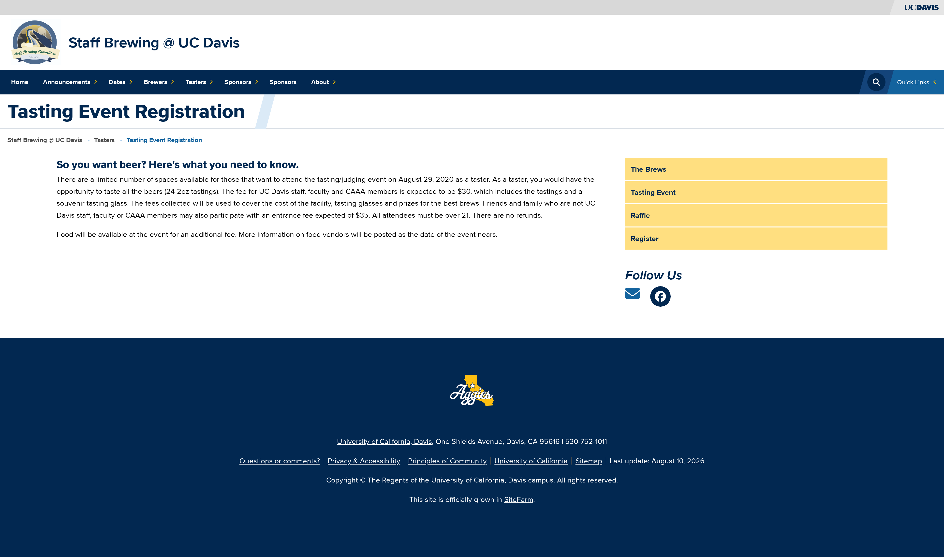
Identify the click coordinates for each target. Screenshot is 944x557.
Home (19, 82)
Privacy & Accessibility (364, 460)
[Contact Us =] (632, 296)
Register (645, 238)
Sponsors (237, 82)
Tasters (196, 82)
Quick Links (913, 82)
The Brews (648, 169)
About (320, 82)
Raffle (640, 215)
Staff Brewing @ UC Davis (154, 42)
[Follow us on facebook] (660, 296)
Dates (117, 82)
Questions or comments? (279, 460)
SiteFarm (518, 499)
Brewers (155, 82)
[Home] (36, 41)
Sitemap (588, 460)
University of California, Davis (384, 441)
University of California (531, 460)
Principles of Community (447, 460)
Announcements (66, 82)
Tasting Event (653, 192)
